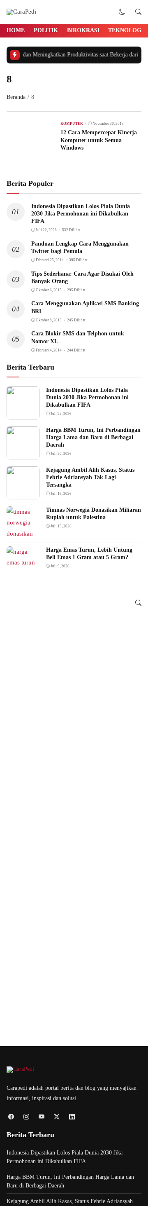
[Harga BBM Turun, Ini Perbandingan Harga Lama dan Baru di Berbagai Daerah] (23, 453)
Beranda (16, 97)
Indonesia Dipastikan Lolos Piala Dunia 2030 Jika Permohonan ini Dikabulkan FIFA (80, 213)
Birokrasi (83, 30)
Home (16, 30)
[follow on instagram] (26, 1116)
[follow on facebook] (11, 1116)
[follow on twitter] (56, 1116)
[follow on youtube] (41, 1116)
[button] (122, 12)
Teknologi (125, 30)
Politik (46, 30)
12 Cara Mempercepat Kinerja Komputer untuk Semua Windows (98, 139)
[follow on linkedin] (71, 1116)
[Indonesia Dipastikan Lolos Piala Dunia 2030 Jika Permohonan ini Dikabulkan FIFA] (23, 413)
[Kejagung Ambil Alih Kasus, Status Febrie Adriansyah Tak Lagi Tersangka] (23, 493)
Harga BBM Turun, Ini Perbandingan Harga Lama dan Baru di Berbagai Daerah (93, 437)
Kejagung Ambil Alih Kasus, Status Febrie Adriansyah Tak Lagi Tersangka (90, 477)
